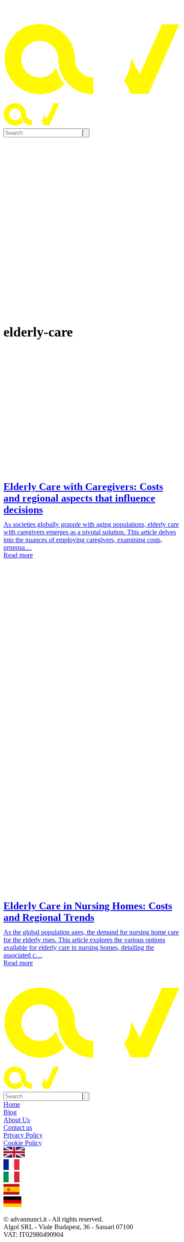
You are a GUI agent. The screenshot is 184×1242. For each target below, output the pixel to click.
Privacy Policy (23, 1135)
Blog (10, 1112)
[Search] (86, 132)
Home (11, 1104)
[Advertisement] (92, 672)
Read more (18, 555)
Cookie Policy (22, 1142)
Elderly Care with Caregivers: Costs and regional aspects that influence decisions (83, 498)
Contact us (17, 1127)
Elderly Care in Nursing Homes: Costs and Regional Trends (87, 911)
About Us (16, 1119)
